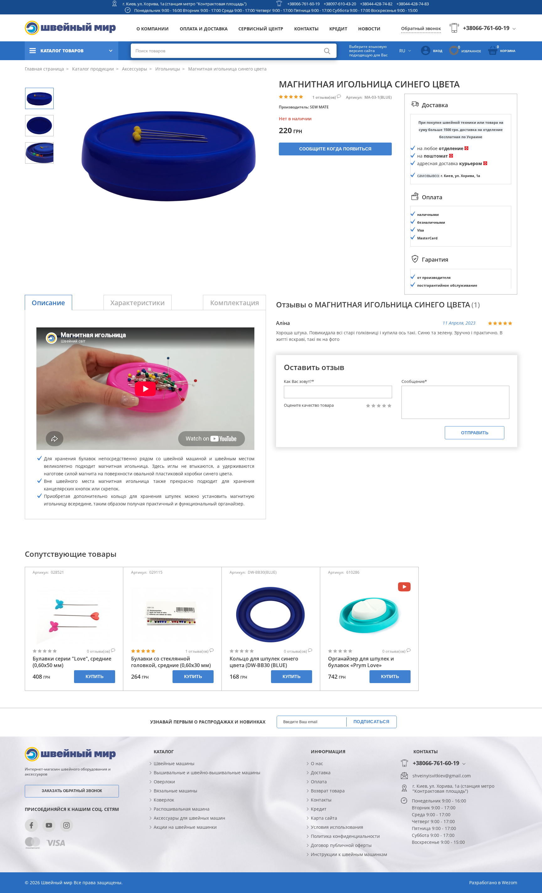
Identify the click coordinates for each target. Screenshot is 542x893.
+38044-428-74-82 (376, 4)
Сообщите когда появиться (335, 148)
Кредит (338, 29)
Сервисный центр (260, 29)
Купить (95, 676)
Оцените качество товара (309, 405)
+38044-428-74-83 (412, 4)
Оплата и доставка (204, 29)
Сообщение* (414, 381)
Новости (369, 29)
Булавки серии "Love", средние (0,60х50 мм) (72, 662)
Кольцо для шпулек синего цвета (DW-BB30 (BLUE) (264, 662)
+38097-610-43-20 (340, 4)
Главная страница (44, 69)
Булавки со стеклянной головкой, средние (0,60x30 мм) (171, 662)
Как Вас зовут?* (299, 381)
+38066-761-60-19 (303, 4)
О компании (152, 29)
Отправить (474, 432)
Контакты (306, 29)
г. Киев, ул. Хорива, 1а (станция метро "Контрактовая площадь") (185, 4)
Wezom (509, 882)
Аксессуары (134, 69)
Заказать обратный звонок (72, 791)
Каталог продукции (92, 69)
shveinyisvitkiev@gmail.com (441, 775)
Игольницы (167, 69)
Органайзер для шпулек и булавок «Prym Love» (361, 662)
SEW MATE (319, 107)
